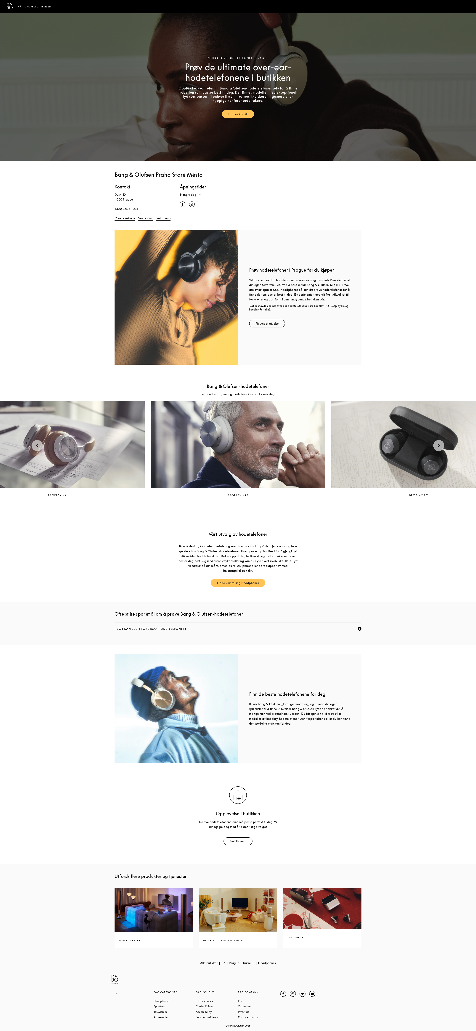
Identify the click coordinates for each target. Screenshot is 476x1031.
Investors (257, 1011)
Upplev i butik (241, 115)
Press (255, 1001)
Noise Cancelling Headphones (241, 583)
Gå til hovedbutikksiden (34, 7)
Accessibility (217, 1011)
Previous (37, 445)
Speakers (173, 1006)
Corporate (258, 1006)
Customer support (259, 1017)
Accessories (175, 1017)
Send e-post (145, 218)
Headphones (175, 1001)
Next (438, 445)
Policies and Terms (217, 1017)
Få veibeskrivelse (125, 218)
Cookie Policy (217, 1006)
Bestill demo (163, 218)
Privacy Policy (217, 1001)
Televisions (175, 1011)
